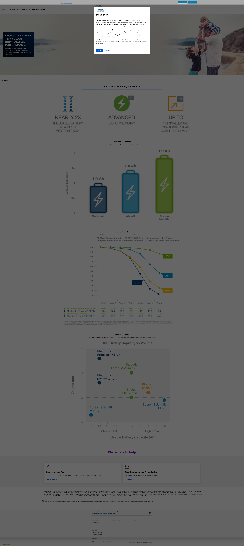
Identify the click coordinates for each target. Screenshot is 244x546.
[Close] (242, 2)
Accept (100, 50)
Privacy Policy (63, 3)
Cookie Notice (69, 3)
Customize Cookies (182, 2)
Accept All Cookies (192, 2)
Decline (108, 50)
